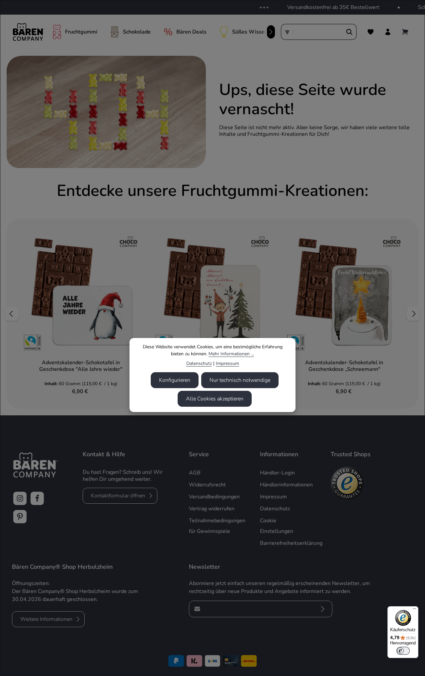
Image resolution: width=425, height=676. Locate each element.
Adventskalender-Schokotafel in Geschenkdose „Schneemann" (344, 366)
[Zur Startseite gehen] (28, 32)
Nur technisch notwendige (240, 380)
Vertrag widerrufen (211, 508)
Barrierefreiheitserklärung (291, 543)
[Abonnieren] (322, 609)
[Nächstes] (271, 32)
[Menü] (414, 610)
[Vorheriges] (12, 314)
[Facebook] (37, 498)
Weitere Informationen (46, 619)
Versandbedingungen (214, 496)
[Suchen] (349, 32)
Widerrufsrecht (207, 484)
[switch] (403, 651)
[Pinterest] (20, 516)
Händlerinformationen (286, 484)
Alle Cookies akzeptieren (214, 398)
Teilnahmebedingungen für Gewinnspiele (217, 526)
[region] (212, 313)
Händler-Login (277, 472)
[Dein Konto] (388, 32)
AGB (195, 472)
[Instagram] (20, 498)
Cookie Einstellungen (276, 526)
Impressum (227, 363)
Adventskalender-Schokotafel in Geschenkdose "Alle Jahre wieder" (80, 366)
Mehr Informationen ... (231, 354)
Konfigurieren (174, 380)
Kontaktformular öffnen (118, 495)
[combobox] (318, 32)
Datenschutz (199, 363)
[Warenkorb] (405, 32)
